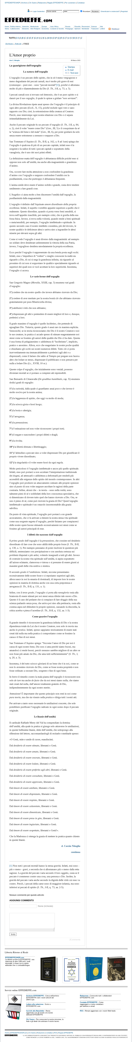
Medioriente (34, 26)
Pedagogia (69, 29)
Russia (67, 26)
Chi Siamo (33, 3)
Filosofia (77, 26)
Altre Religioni (35, 29)
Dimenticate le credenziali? (110, 11)
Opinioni (77, 29)
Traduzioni (95, 29)
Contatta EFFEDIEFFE (88, 1002)
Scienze (94, 26)
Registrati (124, 11)
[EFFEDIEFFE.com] (30, 22)
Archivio (24, 3)
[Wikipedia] (20, 910)
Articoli (18, 44)
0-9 (17, 38)
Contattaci (81, 3)
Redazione (42, 3)
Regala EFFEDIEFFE (55, 3)
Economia (45, 29)
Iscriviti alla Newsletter (35, 1011)
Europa (44, 26)
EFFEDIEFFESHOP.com (14, 958)
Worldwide (85, 29)
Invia (13, 934)
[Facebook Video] (17, 910)
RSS (81, 1011)
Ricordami (86, 11)
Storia (7, 29)
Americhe (25, 26)
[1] (57, 85)
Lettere (102, 29)
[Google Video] (14, 910)
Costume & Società (57, 29)
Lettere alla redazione (34, 1004)
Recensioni (86, 26)
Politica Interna (15, 26)
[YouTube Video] (10, 910)
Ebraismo (25, 29)
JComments (74, 940)
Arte (101, 26)
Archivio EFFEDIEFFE (35, 996)
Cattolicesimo (15, 29)
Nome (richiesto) (45, 906)
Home (7, 26)
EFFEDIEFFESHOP (12, 3)
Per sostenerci (70, 3)
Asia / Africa (54, 26)
